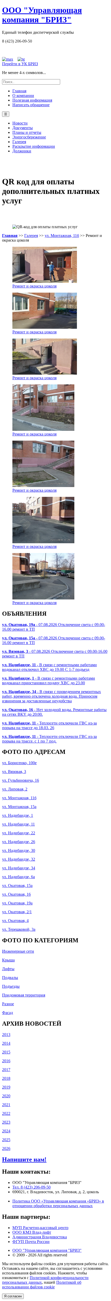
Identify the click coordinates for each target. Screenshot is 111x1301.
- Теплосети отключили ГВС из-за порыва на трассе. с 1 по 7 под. (49, 738)
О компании (23, 95)
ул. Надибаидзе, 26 (18, 841)
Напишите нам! (24, 1159)
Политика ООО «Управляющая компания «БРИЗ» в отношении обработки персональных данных (58, 1203)
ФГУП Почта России (31, 1241)
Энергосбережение (29, 137)
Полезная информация (32, 100)
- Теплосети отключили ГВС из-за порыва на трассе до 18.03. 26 (49, 725)
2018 (6, 1078)
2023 (6, 1122)
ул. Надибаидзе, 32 (18, 859)
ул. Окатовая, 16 (16, 894)
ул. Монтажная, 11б (62, 235)
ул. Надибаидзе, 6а (18, 877)
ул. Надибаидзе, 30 (18, 850)
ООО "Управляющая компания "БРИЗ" (47, 1250)
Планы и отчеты (26, 132)
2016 (6, 1061)
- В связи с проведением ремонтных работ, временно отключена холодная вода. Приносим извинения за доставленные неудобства (51, 696)
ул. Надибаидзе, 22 (18, 833)
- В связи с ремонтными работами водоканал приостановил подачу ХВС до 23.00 (48, 680)
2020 (6, 1096)
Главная (19, 91)
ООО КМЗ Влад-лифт (31, 1232)
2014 (6, 1043)
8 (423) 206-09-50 (17, 41)
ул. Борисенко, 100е (19, 763)
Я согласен (13, 1296)
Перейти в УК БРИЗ (20, 64)
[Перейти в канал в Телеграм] (21, 59)
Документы (22, 128)
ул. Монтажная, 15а (19, 806)
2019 (6, 1087)
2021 (6, 1104)
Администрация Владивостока (39, 1237)
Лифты (8, 969)
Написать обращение (31, 105)
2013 (6, 1034)
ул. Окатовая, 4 (15, 920)
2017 (6, 1069)
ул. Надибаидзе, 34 (18, 868)
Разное (8, 1004)
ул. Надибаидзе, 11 (18, 824)
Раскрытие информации (33, 146)
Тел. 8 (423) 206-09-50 (31, 1187)
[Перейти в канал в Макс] (7, 59)
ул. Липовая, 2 (14, 789)
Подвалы (10, 977)
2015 (6, 1052)
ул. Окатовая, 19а (17, 903)
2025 (6, 1140)
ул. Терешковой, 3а (18, 929)
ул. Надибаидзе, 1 (17, 815)
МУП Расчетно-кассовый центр (40, 1227)
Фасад (7, 1012)
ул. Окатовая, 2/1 (17, 912)
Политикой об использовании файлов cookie (41, 1284)
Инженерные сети (18, 951)
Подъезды (11, 986)
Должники (21, 151)
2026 (6, 1148)
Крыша (8, 960)
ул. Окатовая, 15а (17, 885)
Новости (20, 123)
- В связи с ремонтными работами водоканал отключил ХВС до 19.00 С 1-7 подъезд (49, 667)
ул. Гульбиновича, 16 (20, 780)
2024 (6, 1131)
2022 (6, 1113)
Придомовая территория (23, 995)
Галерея (19, 141)
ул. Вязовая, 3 (14, 771)
